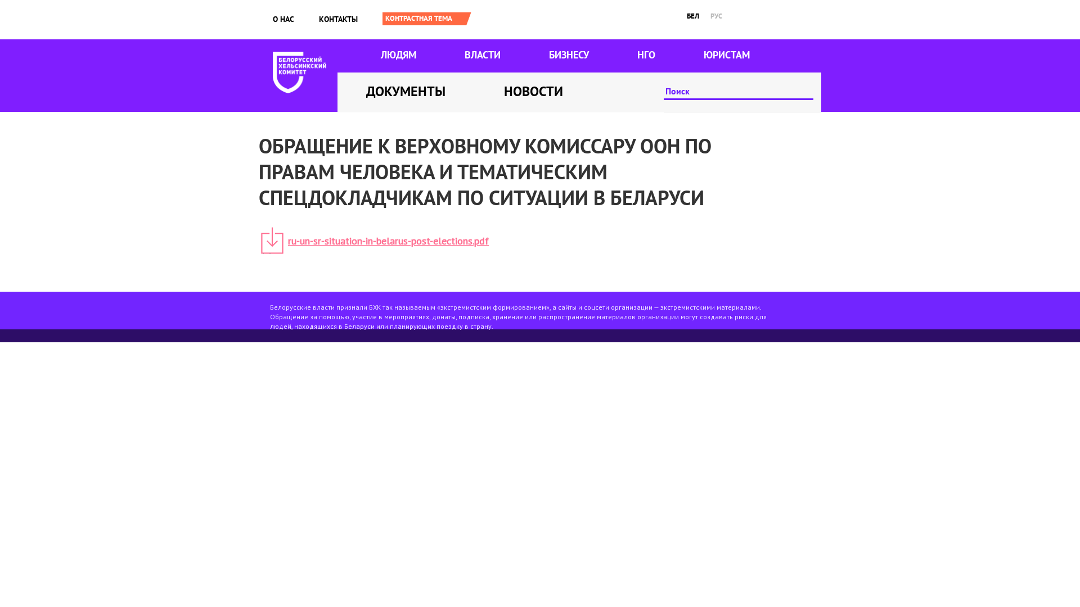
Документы (406, 91)
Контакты (338, 19)
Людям (398, 54)
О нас (283, 19)
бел (693, 16)
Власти (483, 54)
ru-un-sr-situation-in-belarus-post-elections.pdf (388, 240)
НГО (646, 54)
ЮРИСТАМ (727, 54)
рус (716, 16)
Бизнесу (569, 54)
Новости (533, 91)
